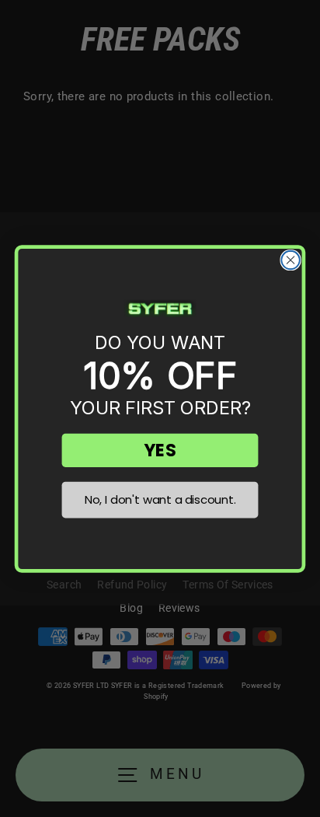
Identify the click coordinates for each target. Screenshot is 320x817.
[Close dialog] (290, 259)
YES (160, 450)
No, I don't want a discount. (160, 499)
